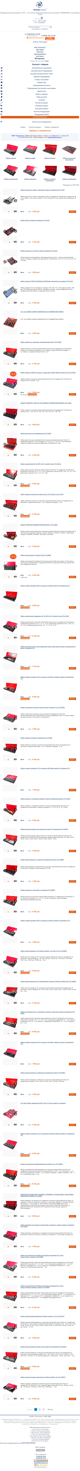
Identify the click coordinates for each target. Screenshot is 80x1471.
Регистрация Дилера (28, 1442)
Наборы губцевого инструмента (50, 179)
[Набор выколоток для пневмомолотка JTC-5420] (10, 444)
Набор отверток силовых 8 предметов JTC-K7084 (36, 738)
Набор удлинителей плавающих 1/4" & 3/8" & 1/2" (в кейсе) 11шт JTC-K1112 (44, 616)
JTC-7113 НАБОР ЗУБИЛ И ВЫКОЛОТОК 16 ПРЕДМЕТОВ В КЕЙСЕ (42, 311)
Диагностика (42, 91)
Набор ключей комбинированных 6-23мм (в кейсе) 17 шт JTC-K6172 (42, 1316)
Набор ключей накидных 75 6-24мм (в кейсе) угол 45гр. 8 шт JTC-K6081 (43, 951)
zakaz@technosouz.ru (41, 1463)
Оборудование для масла (41, 85)
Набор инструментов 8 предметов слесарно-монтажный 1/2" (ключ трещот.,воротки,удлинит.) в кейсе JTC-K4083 (41, 1286)
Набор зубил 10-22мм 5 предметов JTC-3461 (35, 220)
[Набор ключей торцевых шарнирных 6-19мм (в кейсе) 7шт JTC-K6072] (10, 1388)
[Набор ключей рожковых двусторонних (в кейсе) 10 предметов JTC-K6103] (10, 840)
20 (73, 185)
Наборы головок (30, 158)
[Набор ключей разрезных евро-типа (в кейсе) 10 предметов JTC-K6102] (10, 1357)
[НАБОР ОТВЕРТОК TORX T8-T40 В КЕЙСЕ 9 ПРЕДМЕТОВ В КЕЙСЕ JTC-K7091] (10, 414)
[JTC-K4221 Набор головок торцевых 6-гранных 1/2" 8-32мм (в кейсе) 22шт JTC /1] (10, 779)
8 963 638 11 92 (36, 1441)
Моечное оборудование (42, 111)
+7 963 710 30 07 (36, 1429)
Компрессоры (41, 82)
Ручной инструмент (41, 103)
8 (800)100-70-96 (33, 34)
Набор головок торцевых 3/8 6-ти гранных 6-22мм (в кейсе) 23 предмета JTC (45, 920)
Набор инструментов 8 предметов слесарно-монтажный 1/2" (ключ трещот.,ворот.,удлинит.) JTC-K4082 (41, 1256)
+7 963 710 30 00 (35, 1434)
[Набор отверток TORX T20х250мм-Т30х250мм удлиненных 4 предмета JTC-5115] (10, 292)
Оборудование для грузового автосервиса (41, 88)
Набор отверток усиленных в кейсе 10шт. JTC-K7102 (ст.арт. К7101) (42, 494)
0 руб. (47, 61)
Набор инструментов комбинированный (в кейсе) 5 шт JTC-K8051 (41, 1164)
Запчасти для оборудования (41, 122)
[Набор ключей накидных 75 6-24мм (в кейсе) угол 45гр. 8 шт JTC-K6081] (10, 962)
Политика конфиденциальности (11, 1443)
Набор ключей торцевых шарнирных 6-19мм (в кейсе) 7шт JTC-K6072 (42, 1377)
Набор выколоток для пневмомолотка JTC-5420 (35, 433)
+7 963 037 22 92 (34, 1437)
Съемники (41, 100)
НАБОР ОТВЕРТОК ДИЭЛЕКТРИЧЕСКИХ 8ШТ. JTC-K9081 (38, 525)
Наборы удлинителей (11, 179)
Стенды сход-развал (42, 79)
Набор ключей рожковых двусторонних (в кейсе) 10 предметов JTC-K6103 (44, 829)
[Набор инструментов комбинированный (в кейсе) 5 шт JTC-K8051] (10, 1175)
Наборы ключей (11, 158)
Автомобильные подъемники (41, 68)
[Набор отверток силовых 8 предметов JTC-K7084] (10, 749)
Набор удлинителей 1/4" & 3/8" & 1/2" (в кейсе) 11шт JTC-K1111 (40, 464)
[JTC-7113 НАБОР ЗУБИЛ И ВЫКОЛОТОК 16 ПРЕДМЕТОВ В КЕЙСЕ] (10, 322)
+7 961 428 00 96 (34, 1436)
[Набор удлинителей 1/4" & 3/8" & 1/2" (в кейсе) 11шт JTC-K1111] (10, 475)
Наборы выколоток (30, 179)
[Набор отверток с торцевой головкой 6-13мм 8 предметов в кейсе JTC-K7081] (10, 809)
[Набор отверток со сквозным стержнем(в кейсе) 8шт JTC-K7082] (10, 353)
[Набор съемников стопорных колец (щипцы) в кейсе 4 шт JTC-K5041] (10, 718)
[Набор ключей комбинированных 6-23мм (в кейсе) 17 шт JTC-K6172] (10, 1327)
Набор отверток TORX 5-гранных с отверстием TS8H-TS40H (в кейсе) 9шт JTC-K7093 (48, 372)
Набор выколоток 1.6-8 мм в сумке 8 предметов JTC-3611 (39, 251)
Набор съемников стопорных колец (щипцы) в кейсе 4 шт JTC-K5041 (42, 707)
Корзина (40, 59)
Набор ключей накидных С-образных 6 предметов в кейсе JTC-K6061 (42, 1073)
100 (78, 185)
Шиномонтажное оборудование (41, 71)
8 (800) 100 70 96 (48, 35)
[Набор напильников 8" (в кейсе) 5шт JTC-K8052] (10, 566)
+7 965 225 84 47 (34, 1432)
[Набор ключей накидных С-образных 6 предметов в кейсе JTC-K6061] (10, 1083)
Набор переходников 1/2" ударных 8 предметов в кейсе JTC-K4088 (42, 859)
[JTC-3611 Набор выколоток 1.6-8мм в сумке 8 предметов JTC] (10, 262)
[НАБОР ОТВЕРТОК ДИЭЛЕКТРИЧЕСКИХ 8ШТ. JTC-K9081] (10, 536)
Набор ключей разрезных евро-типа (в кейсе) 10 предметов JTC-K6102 (43, 1346)
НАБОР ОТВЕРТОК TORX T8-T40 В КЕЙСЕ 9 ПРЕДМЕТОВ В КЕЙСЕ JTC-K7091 (46, 403)
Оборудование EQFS (42, 114)
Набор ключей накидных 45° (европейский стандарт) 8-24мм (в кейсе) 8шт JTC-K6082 (48, 981)
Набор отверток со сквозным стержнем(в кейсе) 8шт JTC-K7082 (40, 342)
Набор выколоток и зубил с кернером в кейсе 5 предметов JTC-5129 (42, 190)
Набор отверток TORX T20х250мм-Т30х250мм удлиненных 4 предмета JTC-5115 (46, 281)
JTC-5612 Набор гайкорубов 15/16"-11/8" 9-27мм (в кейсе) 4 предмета (43, 1103)
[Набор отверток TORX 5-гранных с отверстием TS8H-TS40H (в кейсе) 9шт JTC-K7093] (10, 383)
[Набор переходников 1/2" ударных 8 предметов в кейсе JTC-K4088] (10, 870)
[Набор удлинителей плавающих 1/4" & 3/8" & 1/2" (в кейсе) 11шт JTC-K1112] (10, 627)
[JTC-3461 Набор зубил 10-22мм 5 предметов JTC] (10, 231)
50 (75, 185)
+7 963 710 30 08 (35, 1431)
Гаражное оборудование (42, 76)
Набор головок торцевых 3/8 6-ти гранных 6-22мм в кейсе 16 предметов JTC (45, 585)
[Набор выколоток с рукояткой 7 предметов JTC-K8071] (10, 901)
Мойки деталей (42, 97)
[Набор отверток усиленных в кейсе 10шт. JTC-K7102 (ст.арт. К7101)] (10, 505)
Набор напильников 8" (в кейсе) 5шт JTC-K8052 (35, 555)
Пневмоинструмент (41, 106)
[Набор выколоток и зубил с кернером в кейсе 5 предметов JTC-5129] (10, 201)
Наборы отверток (49, 158)
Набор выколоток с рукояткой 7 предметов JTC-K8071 (37, 890)
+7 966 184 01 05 (35, 1439)
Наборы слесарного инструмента (69, 158)
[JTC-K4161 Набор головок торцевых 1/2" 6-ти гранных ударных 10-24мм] (10, 1053)
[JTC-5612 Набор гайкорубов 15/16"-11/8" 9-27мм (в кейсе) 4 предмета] (10, 1114)
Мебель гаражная (42, 94)
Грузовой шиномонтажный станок (41, 74)
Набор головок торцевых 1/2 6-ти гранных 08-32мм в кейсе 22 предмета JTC (45, 768)
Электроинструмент (41, 108)
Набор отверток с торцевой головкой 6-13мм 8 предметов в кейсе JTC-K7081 (45, 799)
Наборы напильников (69, 179)
